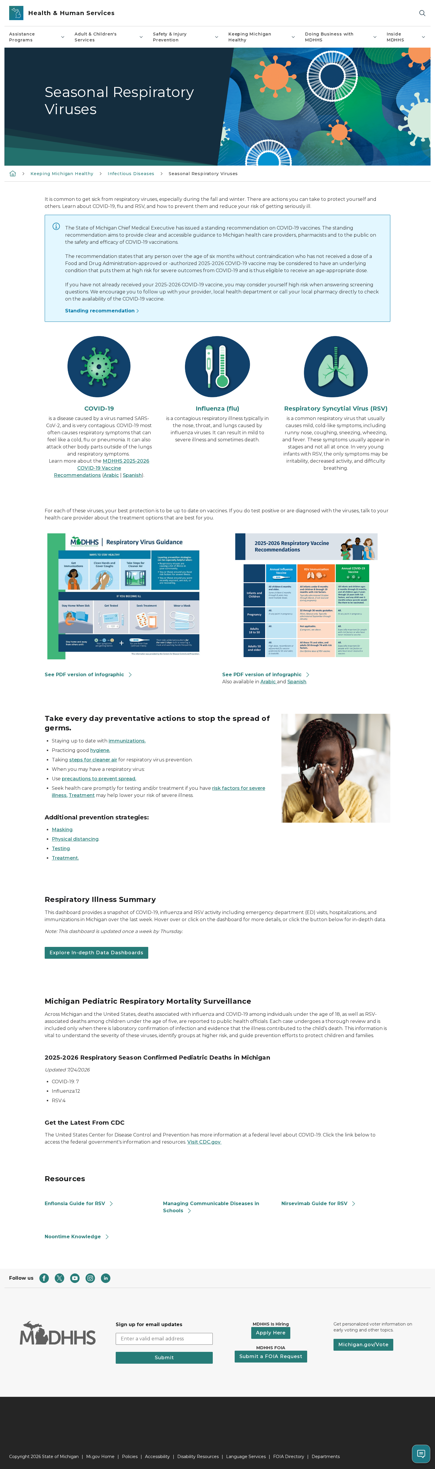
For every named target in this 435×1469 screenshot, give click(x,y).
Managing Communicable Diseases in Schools (211, 1207)
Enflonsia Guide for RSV (75, 1203)
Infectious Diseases (131, 173)
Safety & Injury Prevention (170, 37)
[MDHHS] (12, 173)
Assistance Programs (22, 37)
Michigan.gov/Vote (363, 1344)
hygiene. (100, 750)
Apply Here (271, 1333)
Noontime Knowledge (73, 1236)
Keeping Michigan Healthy (249, 37)
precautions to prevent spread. (99, 779)
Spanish (132, 475)
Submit (164, 1357)
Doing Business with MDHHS (329, 37)
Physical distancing (75, 839)
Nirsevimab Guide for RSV (314, 1203)
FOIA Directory (288, 1456)
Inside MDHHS (395, 37)
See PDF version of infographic (84, 674)
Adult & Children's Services (96, 37)
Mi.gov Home (100, 1456)
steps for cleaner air (93, 760)
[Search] (422, 13)
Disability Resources (198, 1456)
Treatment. (65, 858)
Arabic (111, 475)
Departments (326, 1456)
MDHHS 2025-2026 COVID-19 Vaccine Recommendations (101, 468)
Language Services (246, 1456)
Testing (61, 848)
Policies (130, 1456)
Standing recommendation (100, 311)
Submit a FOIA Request (270, 1356)
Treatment (82, 795)
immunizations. (127, 741)
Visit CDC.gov (204, 1142)
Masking (62, 829)
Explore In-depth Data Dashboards (96, 952)
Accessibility (157, 1456)
